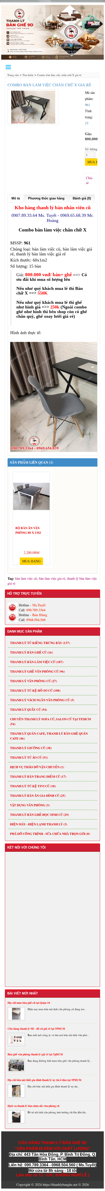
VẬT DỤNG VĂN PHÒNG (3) (30, 805)
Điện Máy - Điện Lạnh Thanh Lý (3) (38, 824)
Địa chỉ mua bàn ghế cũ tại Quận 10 (29, 1003)
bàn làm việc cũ (26, 578)
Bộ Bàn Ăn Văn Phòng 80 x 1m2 (28, 529)
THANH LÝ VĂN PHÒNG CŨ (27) (33, 680)
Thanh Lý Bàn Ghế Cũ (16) (31, 652)
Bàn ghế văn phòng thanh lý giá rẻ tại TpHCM (35, 1054)
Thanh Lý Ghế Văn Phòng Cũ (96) (37, 671)
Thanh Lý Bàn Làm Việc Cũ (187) (36, 661)
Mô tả (15, 198)
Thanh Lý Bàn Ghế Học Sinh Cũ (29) (39, 814)
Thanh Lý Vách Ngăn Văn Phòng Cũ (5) (42, 700)
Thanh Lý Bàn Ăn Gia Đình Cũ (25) (37, 795)
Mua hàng (31, 561)
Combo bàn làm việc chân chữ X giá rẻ (59, 75)
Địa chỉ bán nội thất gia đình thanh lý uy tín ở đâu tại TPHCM (44, 1080)
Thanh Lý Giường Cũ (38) (31, 747)
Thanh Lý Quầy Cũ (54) (28, 709)
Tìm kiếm (27, 75)
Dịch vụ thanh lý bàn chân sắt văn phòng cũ (33, 1106)
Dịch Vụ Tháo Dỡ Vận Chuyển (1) (37, 767)
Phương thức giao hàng (46, 198)
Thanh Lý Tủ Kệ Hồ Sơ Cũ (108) (35, 690)
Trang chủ (13, 75)
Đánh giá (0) (82, 198)
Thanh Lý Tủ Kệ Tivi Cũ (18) (33, 786)
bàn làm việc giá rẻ (52, 578)
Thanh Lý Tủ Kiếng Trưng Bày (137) (40, 642)
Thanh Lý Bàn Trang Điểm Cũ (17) (38, 776)
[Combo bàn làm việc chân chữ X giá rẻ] (33, 106)
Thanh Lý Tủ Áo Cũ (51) (29, 757)
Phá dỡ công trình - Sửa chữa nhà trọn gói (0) (50, 833)
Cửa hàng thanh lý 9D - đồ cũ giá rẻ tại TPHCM (36, 1029)
